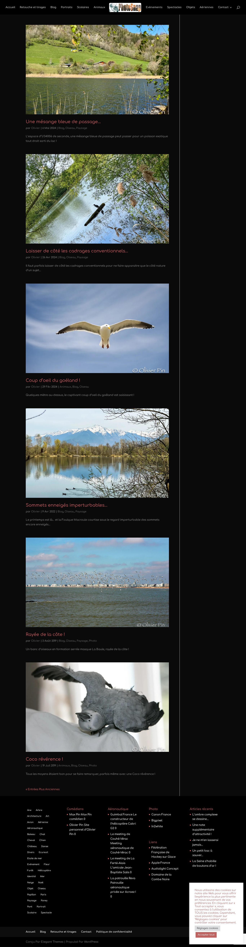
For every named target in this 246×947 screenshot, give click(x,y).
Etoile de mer (34, 858)
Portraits (66, 7)
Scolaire (31, 912)
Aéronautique (35, 828)
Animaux (99, 7)
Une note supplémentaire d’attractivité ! (203, 829)
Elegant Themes (52, 941)
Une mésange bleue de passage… (63, 121)
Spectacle (46, 912)
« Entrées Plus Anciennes (43, 789)
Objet (30, 888)
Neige (30, 882)
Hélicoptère (44, 870)
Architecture (34, 816)
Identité (31, 876)
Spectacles (174, 7)
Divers (30, 852)
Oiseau (70, 128)
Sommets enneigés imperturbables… (67, 505)
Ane (29, 810)
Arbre (39, 810)
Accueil (10, 7)
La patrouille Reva (122, 878)
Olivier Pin (76, 825)
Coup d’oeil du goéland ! (53, 380)
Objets (190, 7)
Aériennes (206, 7)
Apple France (160, 862)
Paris (43, 894)
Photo (93, 640)
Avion (30, 822)
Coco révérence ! (44, 759)
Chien (42, 840)
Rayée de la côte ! (45, 634)
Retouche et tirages (33, 7)
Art (47, 816)
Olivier (35, 128)
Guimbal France (121, 814)
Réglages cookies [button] (207, 928)
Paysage (81, 128)
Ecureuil (43, 852)
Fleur (47, 864)
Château (32, 846)
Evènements (154, 7)
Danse (44, 846)
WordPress (91, 941)
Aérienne (43, 822)
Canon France (161, 814)
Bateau (31, 834)
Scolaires (83, 7)
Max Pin (74, 814)
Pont (29, 906)
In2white (157, 826)
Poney (44, 900)
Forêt (30, 870)
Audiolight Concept (164, 868)
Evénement (33, 864)
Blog (53, 7)
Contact (223, 7)
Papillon (31, 894)
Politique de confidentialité (114, 931)
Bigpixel (156, 820)
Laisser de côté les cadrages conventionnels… (77, 251)
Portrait (41, 906)
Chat (42, 834)
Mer (42, 876)
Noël (40, 882)
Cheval (31, 840)
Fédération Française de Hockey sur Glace (163, 852)
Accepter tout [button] (206, 934)
